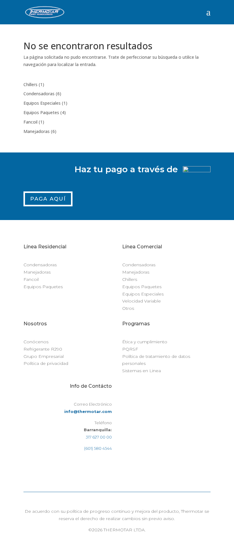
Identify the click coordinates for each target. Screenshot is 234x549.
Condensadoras (40, 265)
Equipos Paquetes (43, 286)
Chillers (129, 279)
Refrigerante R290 (42, 349)
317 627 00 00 (99, 437)
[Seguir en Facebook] (70, 466)
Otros (128, 308)
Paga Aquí (48, 199)
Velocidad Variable (141, 301)
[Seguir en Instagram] (82, 466)
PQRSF (130, 349)
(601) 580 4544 (98, 448)
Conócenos (35, 341)
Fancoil (31, 279)
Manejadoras (37, 272)
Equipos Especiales (143, 294)
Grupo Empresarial (43, 356)
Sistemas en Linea (141, 370)
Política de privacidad (45, 363)
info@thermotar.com (88, 411)
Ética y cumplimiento (144, 341)
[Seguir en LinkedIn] (95, 466)
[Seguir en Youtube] (107, 466)
